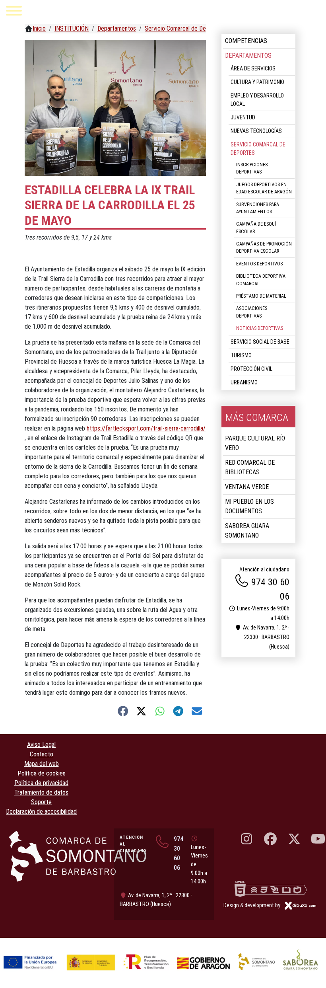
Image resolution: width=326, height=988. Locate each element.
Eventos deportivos (259, 264)
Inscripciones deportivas (252, 168)
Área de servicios (253, 68)
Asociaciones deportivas (251, 312)
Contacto (41, 754)
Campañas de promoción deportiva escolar (264, 247)
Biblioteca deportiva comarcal (260, 279)
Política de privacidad (41, 783)
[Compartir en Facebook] (123, 711)
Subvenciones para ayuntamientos (257, 208)
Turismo (241, 355)
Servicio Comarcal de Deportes (258, 148)
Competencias (246, 41)
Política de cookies (41, 773)
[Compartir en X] (141, 711)
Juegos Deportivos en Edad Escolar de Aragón (264, 188)
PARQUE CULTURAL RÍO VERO (255, 443)
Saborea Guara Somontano (247, 530)
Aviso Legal (41, 744)
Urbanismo (244, 382)
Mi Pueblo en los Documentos (249, 506)
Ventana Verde (247, 487)
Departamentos (248, 55)
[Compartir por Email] (197, 711)
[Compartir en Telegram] (178, 711)
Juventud (243, 117)
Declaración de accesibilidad (41, 811)
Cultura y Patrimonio (257, 82)
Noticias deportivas (259, 328)
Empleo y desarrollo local (257, 99)
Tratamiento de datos (41, 792)
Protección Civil (251, 369)
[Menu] (14, 12)
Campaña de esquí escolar (256, 227)
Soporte (41, 802)
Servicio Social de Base (260, 342)
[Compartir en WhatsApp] (160, 711)
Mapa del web (41, 764)
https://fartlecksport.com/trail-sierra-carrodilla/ (146, 428)
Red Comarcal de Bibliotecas (250, 467)
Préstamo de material (261, 296)
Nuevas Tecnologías (256, 131)
